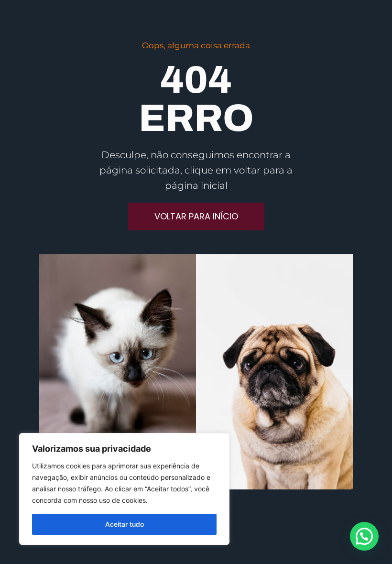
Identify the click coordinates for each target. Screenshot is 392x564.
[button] (364, 536)
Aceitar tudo (124, 524)
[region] (124, 489)
